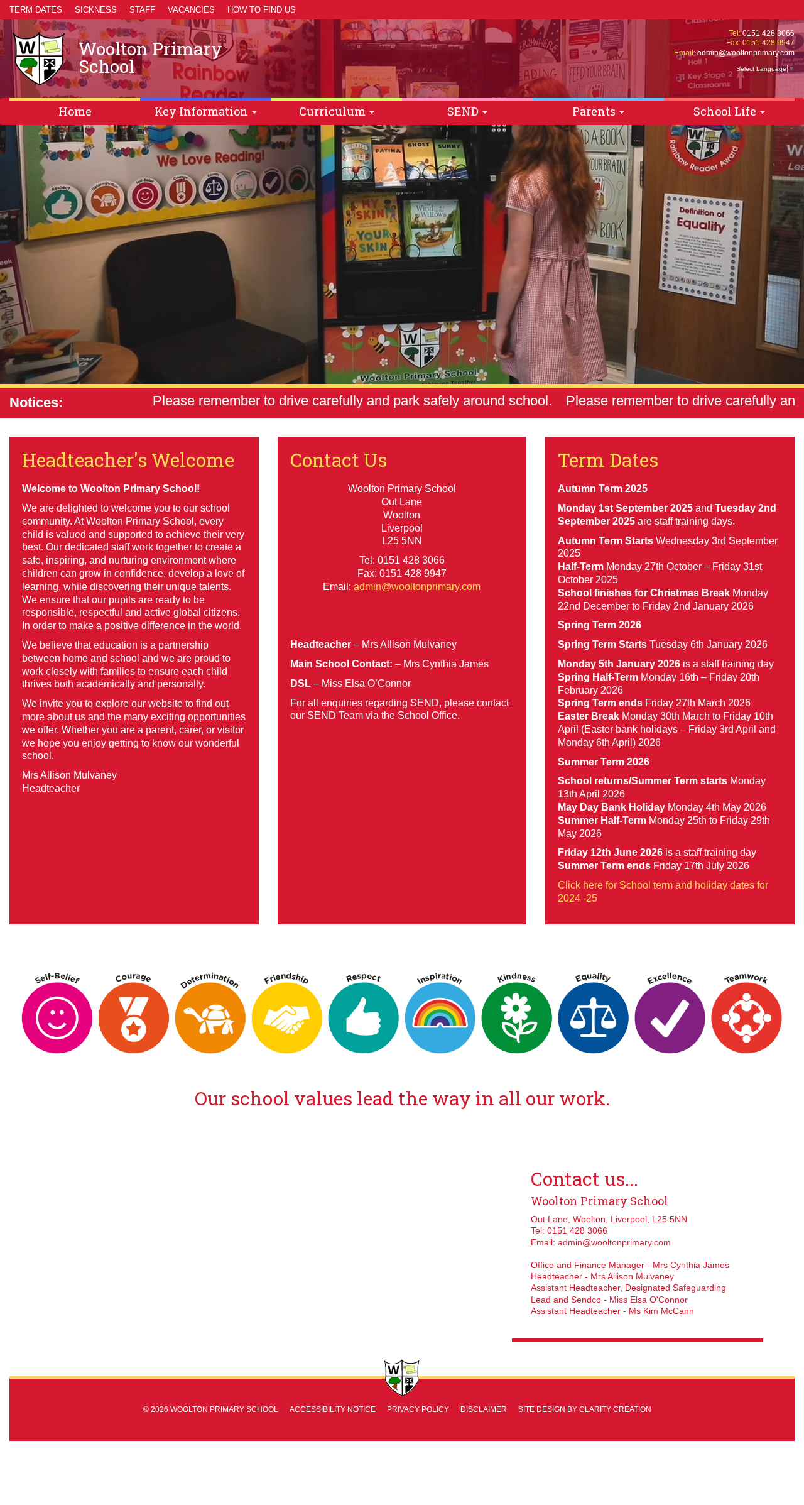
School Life (726, 111)
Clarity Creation (615, 1409)
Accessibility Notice (333, 1409)
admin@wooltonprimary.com (746, 52)
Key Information (203, 111)
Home (75, 111)
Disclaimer (483, 1409)
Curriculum (333, 111)
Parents (595, 111)
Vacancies (191, 9)
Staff (142, 9)
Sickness (96, 9)
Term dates (35, 9)
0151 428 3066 (768, 33)
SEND (464, 111)
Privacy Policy (418, 1409)
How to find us (261, 9)
